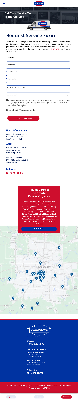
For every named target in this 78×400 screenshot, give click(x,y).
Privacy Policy (65, 385)
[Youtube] (18, 173)
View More (38, 229)
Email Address (12, 72)
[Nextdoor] (21, 173)
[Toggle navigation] (4, 3)
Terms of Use (34, 388)
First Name (11, 57)
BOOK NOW (67, 397)
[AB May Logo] (39, 3)
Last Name (11, 64)
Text (12, 397)
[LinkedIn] (14, 173)
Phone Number (13, 79)
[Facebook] (7, 173)
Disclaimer (52, 385)
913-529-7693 (54, 49)
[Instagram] (11, 173)
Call (40, 397)
